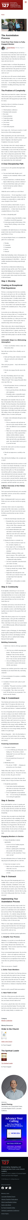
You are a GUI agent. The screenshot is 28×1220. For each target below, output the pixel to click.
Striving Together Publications (9, 1199)
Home (2, 14)
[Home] (14, 1162)
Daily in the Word (6, 1205)
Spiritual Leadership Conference (10, 1210)
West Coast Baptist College (9, 1202)
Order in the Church (6, 1041)
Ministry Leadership (6, 1020)
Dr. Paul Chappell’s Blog (8, 1207)
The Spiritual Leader (7, 1063)
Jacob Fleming (11, 47)
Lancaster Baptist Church (8, 1196)
